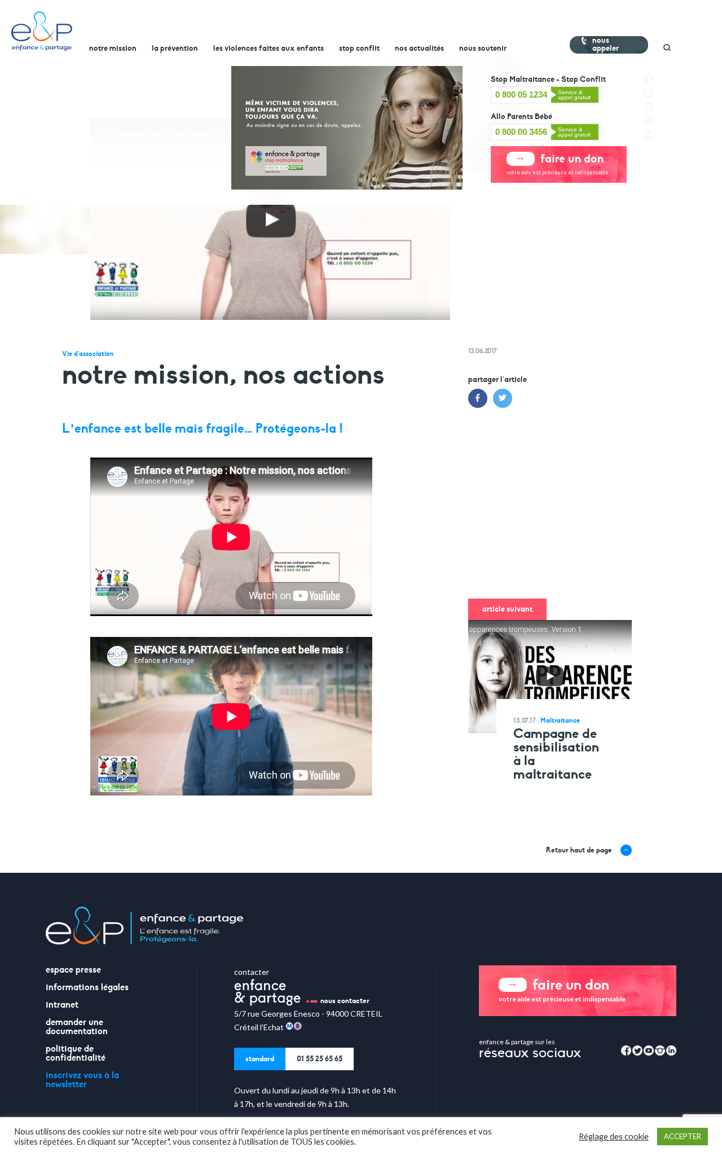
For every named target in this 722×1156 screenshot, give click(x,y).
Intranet (62, 1004)
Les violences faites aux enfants (268, 48)
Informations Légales (87, 987)
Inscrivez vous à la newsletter (82, 1080)
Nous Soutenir (483, 48)
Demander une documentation (77, 1027)
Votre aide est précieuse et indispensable (558, 163)
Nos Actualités (419, 48)
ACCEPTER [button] (682, 1136)
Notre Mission (113, 48)
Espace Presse (73, 969)
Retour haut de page (579, 850)
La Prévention (175, 48)
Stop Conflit (359, 48)
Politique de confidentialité (75, 1053)
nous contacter (344, 1000)
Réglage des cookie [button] (614, 1136)
